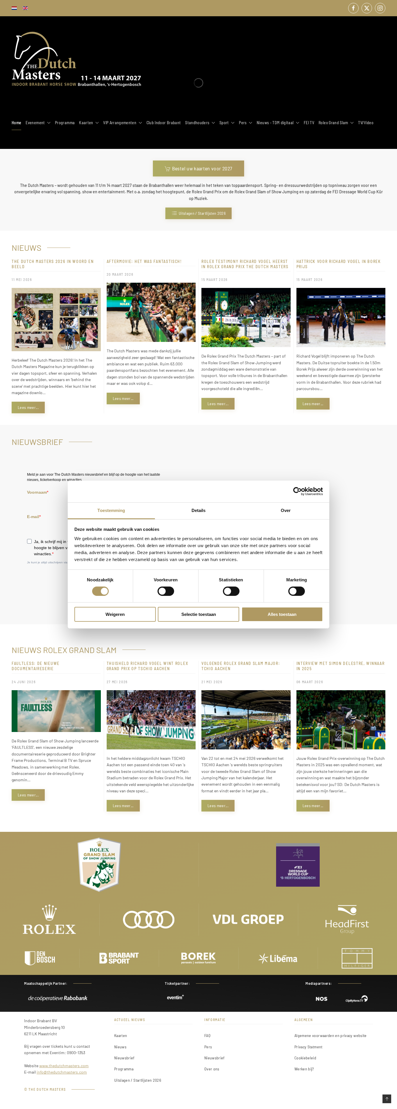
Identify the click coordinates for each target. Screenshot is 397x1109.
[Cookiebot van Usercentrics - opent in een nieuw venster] (297, 491)
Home (16, 122)
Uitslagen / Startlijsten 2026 (202, 213)
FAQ (207, 1035)
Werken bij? (304, 1068)
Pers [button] (242, 122)
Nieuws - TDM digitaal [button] (275, 122)
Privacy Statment (308, 1046)
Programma (65, 122)
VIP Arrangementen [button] (119, 122)
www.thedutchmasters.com (64, 1065)
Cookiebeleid (305, 1057)
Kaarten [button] (86, 122)
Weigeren (115, 614)
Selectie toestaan (198, 614)
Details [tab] (199, 510)
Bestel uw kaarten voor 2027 (202, 168)
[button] (386, 1098)
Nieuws (120, 1046)
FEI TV (309, 122)
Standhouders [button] (197, 122)
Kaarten (120, 1035)
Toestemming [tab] (111, 510)
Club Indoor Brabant (163, 122)
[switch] (166, 591)
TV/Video (365, 122)
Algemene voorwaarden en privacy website (330, 1035)
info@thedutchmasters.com (62, 1072)
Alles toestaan (282, 614)
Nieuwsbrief (124, 1057)
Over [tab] (286, 510)
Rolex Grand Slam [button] (333, 122)
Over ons (211, 1068)
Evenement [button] (35, 122)
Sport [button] (224, 122)
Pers (208, 1046)
